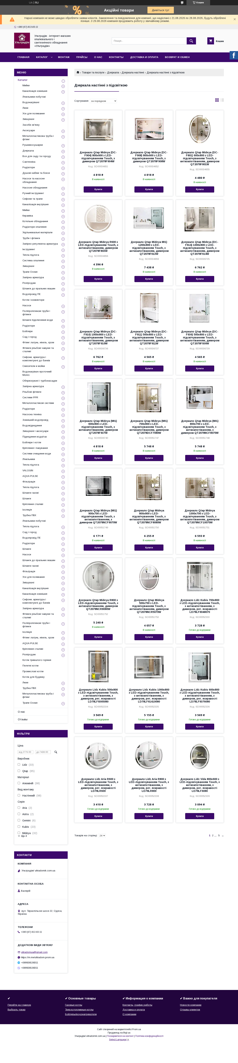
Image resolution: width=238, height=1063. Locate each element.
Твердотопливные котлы (79, 1009)
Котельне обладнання (35, 221)
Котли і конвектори (33, 299)
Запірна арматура (33, 277)
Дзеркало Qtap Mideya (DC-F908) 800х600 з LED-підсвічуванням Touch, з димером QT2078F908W (149, 157)
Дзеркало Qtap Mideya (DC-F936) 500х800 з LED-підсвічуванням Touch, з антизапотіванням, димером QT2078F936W (199, 337)
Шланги (26, 498)
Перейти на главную (19, 1005)
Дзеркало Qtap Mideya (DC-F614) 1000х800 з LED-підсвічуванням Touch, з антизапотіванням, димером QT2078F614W (199, 247)
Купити (98, 189)
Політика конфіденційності (149, 1036)
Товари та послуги (93, 72)
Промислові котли (33, 671)
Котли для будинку (33, 677)
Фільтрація (28, 481)
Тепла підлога (30, 254)
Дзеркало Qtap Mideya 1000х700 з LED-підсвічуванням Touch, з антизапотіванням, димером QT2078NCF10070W (199, 516)
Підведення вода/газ (34, 436)
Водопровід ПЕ (31, 294)
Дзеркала (113, 72)
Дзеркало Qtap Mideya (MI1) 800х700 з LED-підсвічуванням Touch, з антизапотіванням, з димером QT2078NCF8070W (199, 426)
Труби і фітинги (31, 238)
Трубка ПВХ (29, 515)
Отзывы (23, 719)
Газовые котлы (73, 1005)
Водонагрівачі (30, 102)
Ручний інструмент (33, 193)
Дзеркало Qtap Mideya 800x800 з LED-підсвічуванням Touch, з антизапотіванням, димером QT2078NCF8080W (149, 516)
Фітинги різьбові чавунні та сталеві (38, 350)
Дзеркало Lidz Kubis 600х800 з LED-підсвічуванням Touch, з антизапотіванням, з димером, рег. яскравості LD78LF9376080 (200, 695)
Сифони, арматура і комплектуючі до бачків (36, 359)
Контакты (116, 57)
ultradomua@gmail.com (34, 952)
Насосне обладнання (34, 187)
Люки (25, 107)
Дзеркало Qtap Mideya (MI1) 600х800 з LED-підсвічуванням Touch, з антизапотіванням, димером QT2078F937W (98, 426)
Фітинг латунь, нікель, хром (38, 342)
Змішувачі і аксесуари (35, 431)
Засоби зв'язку (31, 124)
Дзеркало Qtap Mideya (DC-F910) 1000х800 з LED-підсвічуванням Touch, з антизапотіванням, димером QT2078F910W (98, 337)
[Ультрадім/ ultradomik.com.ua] (22, 47)
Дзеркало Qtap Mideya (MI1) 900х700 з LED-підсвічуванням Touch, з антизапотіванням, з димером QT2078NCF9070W (98, 516)
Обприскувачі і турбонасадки (39, 380)
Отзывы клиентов (190, 1009)
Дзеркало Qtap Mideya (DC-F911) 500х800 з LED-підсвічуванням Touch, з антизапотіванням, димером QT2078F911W (149, 337)
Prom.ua (136, 1029)
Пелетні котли (30, 665)
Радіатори (28, 167)
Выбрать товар (16, 1009)
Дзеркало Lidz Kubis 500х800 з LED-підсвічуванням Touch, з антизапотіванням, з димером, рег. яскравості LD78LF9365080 (98, 695)
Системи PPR (30, 397)
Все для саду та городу (36, 156)
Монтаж (64, 57)
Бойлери (27, 331)
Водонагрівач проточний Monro (37, 373)
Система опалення (33, 260)
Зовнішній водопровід (35, 420)
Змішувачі (28, 119)
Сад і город (29, 336)
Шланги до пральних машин (38, 288)
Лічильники (28, 459)
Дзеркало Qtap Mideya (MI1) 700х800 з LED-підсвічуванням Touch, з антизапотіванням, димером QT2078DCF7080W (149, 426)
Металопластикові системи (38, 403)
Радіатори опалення (34, 226)
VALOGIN (27, 470)
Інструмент (28, 249)
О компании (129, 1014)
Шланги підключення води (37, 320)
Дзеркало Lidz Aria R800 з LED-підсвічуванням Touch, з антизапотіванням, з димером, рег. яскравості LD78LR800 (149, 785)
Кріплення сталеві (32, 504)
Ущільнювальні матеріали (37, 232)
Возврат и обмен (177, 57)
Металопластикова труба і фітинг (38, 138)
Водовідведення (32, 425)
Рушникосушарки (32, 144)
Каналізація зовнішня (34, 91)
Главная (23, 57)
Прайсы (81, 57)
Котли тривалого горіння (36, 660)
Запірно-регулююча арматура (40, 243)
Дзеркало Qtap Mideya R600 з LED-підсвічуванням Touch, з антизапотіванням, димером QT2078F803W (98, 246)
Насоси (26, 305)
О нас (98, 57)
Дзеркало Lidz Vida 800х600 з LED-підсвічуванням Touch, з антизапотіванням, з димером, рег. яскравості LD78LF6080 (200, 785)
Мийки (26, 85)
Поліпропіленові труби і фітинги (36, 313)
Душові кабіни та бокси (36, 173)
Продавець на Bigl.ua (119, 1032)
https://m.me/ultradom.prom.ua (37, 957)
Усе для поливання (33, 113)
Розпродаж (29, 283)
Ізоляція (27, 509)
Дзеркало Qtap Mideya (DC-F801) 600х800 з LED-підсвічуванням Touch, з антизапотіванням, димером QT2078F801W (199, 158)
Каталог (42, 57)
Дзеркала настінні (133, 72)
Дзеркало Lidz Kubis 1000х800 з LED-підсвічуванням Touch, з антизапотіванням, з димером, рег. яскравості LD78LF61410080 (149, 695)
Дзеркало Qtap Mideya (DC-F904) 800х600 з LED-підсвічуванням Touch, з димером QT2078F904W (98, 157)
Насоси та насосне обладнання (33, 180)
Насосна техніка (31, 414)
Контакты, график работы (137, 1005)
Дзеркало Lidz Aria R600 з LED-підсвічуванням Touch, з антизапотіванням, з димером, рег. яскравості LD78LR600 (98, 785)
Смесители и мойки (33, 366)
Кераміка (27, 215)
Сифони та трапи (32, 198)
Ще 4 (24, 836)
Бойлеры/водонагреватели (81, 1014)
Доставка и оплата (144, 57)
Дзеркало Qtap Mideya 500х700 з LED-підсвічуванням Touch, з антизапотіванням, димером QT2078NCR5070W (149, 606)
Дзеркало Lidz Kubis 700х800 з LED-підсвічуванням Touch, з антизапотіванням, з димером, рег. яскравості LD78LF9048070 (200, 606)
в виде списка (222, 101)
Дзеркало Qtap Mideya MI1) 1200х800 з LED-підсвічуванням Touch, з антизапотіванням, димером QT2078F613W (149, 247)
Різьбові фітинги (31, 391)
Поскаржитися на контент (120, 1036)
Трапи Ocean (30, 271)
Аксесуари (28, 130)
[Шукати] (191, 40)
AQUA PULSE (30, 476)
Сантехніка (28, 161)
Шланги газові (30, 492)
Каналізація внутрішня (35, 204)
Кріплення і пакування (35, 448)
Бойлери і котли (31, 442)
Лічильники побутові (34, 96)
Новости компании (190, 1005)
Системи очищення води (36, 453)
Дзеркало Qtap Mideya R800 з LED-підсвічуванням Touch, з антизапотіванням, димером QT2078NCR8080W (98, 604)
